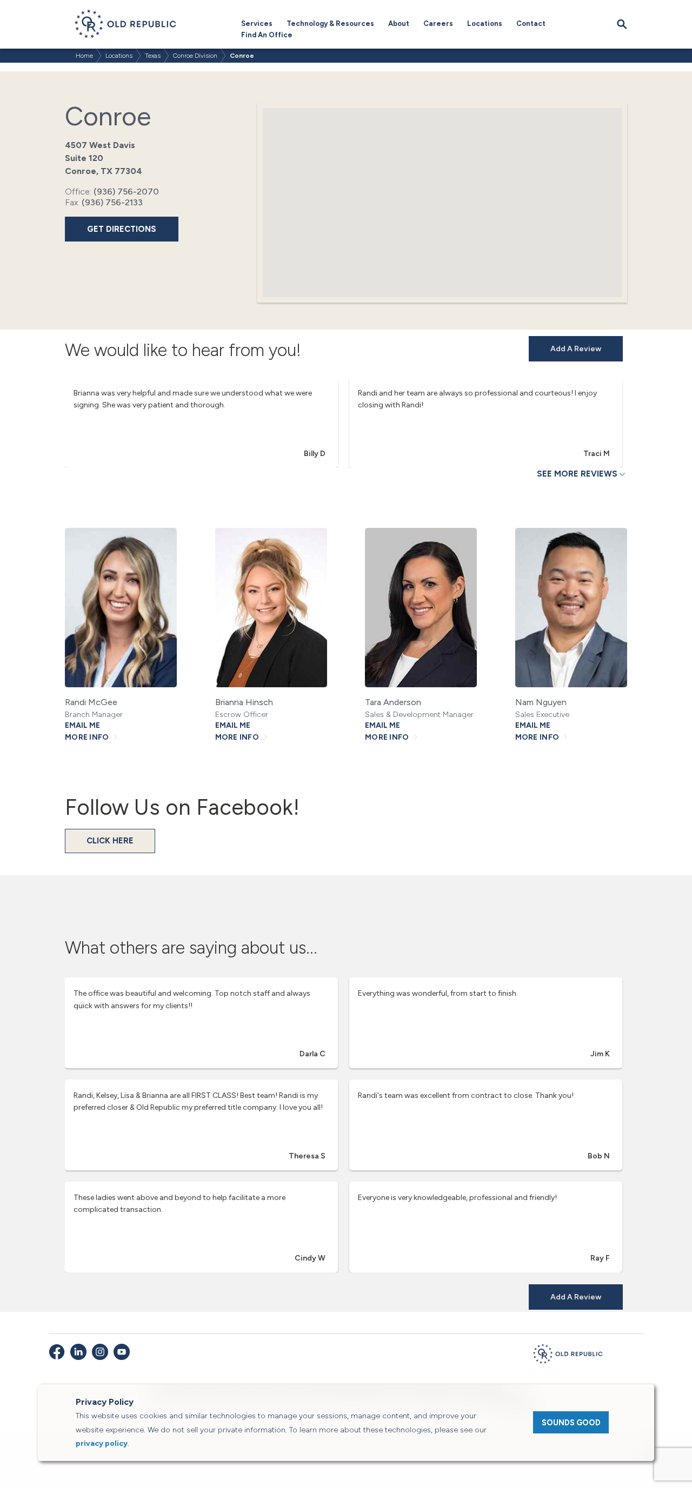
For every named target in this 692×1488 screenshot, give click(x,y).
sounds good (571, 1422)
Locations (484, 23)
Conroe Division (195, 55)
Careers (438, 23)
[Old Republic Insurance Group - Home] (567, 1356)
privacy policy (102, 1443)
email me (82, 725)
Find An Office (266, 35)
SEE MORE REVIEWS (577, 474)
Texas (153, 55)
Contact (530, 23)
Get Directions (121, 229)
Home (84, 55)
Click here (110, 841)
